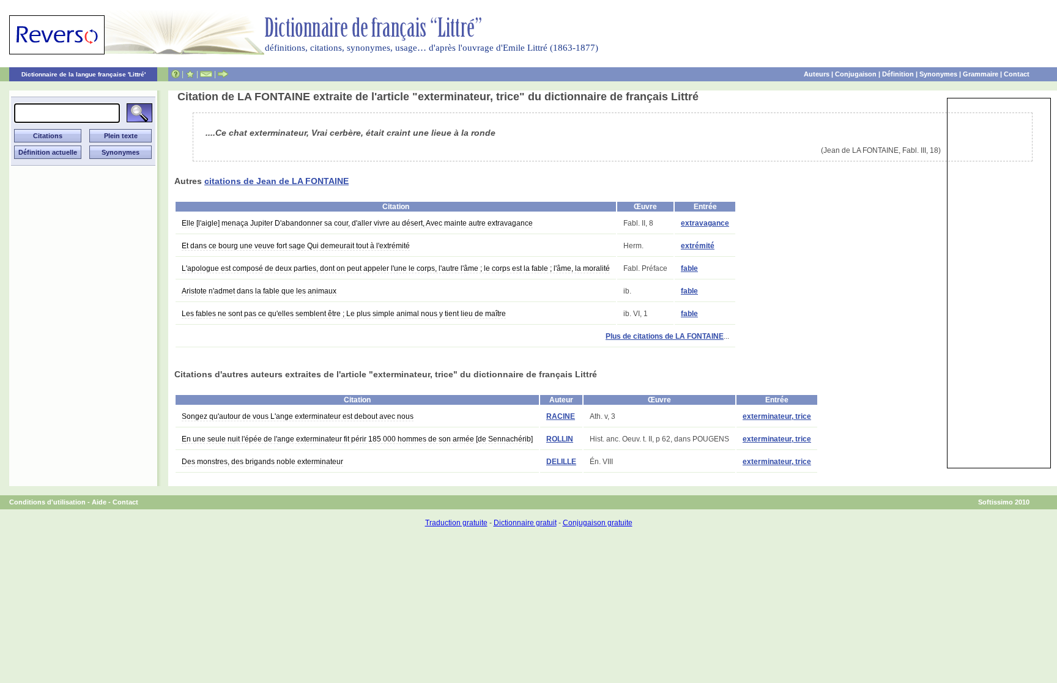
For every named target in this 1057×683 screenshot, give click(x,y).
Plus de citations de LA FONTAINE (665, 336)
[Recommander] (223, 74)
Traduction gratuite (456, 523)
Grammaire (980, 74)
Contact (1016, 74)
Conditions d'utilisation (47, 502)
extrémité (697, 246)
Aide (99, 502)
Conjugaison (856, 74)
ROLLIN (559, 439)
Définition (898, 74)
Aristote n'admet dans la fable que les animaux (259, 291)
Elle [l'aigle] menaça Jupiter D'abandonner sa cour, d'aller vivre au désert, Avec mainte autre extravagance (357, 223)
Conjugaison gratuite (597, 523)
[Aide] (175, 74)
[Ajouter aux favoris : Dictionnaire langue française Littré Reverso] (190, 74)
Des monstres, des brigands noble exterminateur (262, 461)
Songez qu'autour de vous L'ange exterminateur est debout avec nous (298, 416)
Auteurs (816, 74)
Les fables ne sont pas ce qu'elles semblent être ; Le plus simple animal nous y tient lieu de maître (344, 313)
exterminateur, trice (777, 416)
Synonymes (938, 74)
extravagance (705, 223)
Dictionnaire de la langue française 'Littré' (83, 74)
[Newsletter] (206, 74)
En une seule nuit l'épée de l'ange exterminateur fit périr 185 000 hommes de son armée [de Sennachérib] (357, 439)
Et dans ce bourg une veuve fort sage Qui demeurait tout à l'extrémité (296, 246)
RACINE (560, 416)
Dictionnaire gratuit (525, 523)
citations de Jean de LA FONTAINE (276, 181)
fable (689, 268)
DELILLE (561, 461)
